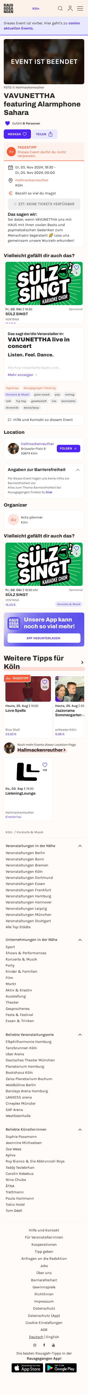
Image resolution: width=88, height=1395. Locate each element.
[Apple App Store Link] (27, 1368)
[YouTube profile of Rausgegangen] (53, 1345)
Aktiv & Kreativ (19, 990)
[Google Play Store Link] (61, 1368)
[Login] (70, 8)
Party (10, 965)
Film (9, 977)
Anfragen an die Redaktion (44, 1258)
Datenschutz (44, 1308)
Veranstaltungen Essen (25, 883)
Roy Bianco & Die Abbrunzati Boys (35, 1161)
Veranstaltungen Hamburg (28, 896)
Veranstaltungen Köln (24, 871)
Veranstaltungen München (28, 914)
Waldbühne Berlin (21, 1085)
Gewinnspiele (44, 1287)
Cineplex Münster (21, 1103)
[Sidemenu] (80, 8)
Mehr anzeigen (20, 374)
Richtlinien (44, 1294)
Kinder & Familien (21, 971)
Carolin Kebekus (20, 1173)
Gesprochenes (18, 1008)
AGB (44, 1329)
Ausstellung (16, 996)
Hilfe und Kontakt (44, 1230)
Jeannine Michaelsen (24, 1142)
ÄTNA (10, 1186)
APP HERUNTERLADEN (53, 639)
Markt (11, 984)
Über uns (44, 1273)
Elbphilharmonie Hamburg (28, 1041)
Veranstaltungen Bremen (27, 865)
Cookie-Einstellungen (44, 1322)
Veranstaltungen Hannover (29, 902)
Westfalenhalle (18, 1116)
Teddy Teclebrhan (20, 1167)
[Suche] (60, 8)
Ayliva (10, 1155)
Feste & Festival (19, 1014)
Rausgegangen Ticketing (40, 388)
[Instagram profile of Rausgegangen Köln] (34, 1345)
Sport (10, 947)
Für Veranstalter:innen (44, 1237)
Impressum (44, 1301)
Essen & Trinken (20, 1021)
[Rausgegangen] (8, 8)
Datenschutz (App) (44, 1315)
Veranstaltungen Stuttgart (28, 921)
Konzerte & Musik (17, 394)
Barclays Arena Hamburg (27, 1091)
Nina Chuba (16, 1179)
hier (49, 492)
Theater (12, 1002)
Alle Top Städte (18, 927)
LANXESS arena (19, 1097)
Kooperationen (44, 1244)
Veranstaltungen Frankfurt (28, 890)
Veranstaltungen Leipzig (26, 908)
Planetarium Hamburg (25, 1066)
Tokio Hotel (15, 1204)
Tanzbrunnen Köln (21, 1048)
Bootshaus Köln (19, 1072)
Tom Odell (14, 1210)
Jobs (44, 1266)
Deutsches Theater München (30, 1060)
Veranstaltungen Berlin (25, 853)
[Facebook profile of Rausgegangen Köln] (44, 1345)
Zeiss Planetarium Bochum (29, 1079)
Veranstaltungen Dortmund (29, 877)
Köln (9, 832)
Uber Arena (15, 1054)
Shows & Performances (26, 953)
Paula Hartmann (20, 1198)
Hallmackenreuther (31, 180)
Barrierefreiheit (44, 1280)
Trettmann (15, 1192)
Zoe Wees (13, 1149)
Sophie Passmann (21, 1136)
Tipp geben (44, 1251)
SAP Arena (14, 1109)
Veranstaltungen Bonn (25, 859)
